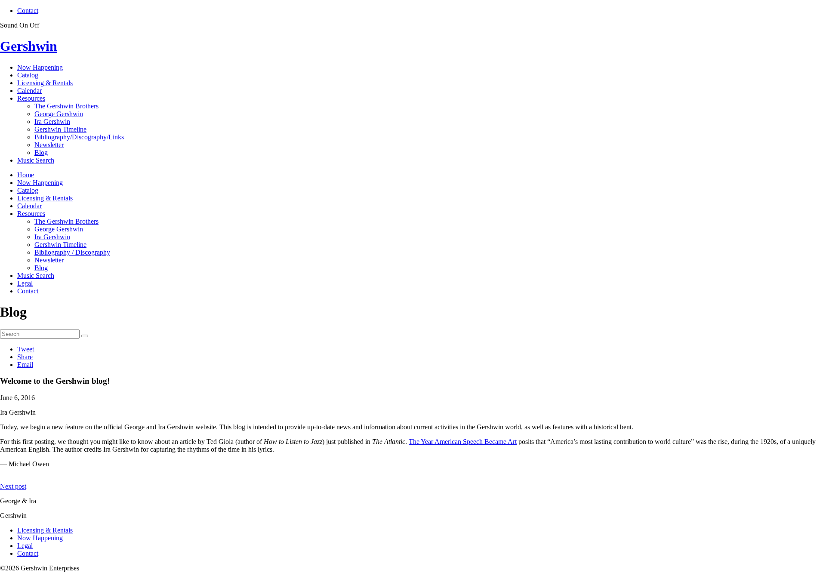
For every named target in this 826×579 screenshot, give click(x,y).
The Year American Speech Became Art (463, 441)
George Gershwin (58, 113)
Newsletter (49, 144)
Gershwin (28, 46)
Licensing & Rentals (45, 82)
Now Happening (40, 67)
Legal (25, 283)
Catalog (27, 75)
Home (25, 175)
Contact (27, 10)
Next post (13, 486)
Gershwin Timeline (60, 129)
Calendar (29, 90)
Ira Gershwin (52, 121)
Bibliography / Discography (72, 252)
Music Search (35, 160)
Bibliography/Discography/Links (79, 137)
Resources (31, 98)
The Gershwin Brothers (66, 106)
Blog (41, 152)
